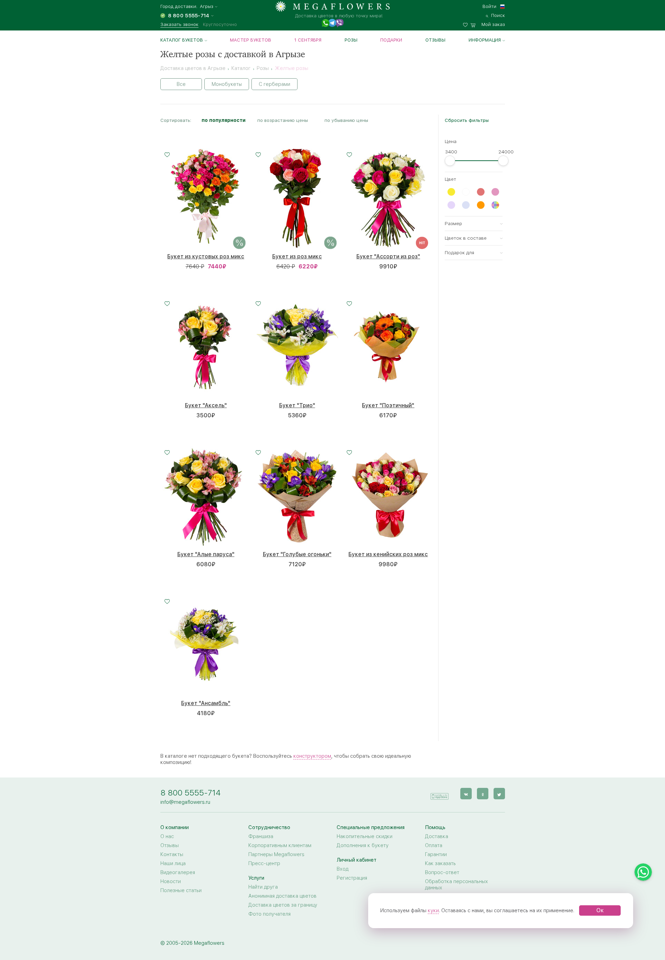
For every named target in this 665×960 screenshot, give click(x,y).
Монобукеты (227, 84)
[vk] (466, 793)
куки (433, 910)
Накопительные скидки (364, 836)
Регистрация (352, 878)
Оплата (433, 845)
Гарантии (436, 854)
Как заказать (440, 863)
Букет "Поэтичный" (388, 405)
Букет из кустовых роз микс (205, 256)
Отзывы (435, 40)
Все (181, 84)
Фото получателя (269, 914)
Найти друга (263, 887)
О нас (167, 836)
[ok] (482, 793)
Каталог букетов (181, 40)
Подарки (391, 40)
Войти (489, 6)
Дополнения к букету (363, 845)
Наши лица (173, 863)
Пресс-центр (264, 863)
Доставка (436, 836)
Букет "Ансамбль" (205, 703)
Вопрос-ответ (442, 872)
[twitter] (499, 793)
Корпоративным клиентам (279, 845)
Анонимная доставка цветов (282, 896)
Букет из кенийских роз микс (388, 554)
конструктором (312, 756)
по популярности (224, 120)
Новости (170, 881)
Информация (485, 40)
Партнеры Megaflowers (276, 854)
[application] (439, 793)
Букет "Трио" (297, 405)
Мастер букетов (250, 40)
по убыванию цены (346, 120)
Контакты (171, 854)
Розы (351, 40)
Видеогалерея (177, 872)
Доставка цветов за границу (282, 905)
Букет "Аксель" (206, 405)
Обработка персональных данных (456, 884)
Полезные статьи (181, 890)
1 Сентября (307, 40)
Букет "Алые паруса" (205, 554)
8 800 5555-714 (190, 792)
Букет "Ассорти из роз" (388, 256)
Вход (342, 869)
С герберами (274, 84)
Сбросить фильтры (467, 120)
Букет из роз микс (297, 256)
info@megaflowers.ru (185, 802)
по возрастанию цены (282, 120)
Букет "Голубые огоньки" (297, 554)
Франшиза (260, 836)
